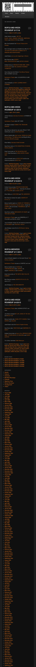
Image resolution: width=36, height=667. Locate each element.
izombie (19, 237)
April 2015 (7, 631)
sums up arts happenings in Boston (19, 56)
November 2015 (9, 619)
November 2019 (9, 533)
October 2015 (8, 621)
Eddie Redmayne (20, 340)
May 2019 (7, 544)
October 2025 (8, 410)
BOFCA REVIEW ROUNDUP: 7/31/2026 (14, 360)
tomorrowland (27, 291)
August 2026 (8, 393)
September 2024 (9, 433)
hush (6, 95)
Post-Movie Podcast (24, 72)
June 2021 (7, 499)
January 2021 (8, 508)
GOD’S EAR (20, 158)
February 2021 (8, 507)
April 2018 (7, 567)
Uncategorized (8, 384)
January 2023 (8, 467)
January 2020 (8, 530)
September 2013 (9, 665)
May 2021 (7, 501)
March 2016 (7, 612)
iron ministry (21, 289)
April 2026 (7, 400)
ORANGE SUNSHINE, (18, 38)
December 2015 (8, 617)
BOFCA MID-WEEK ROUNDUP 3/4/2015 (13, 301)
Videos (6, 386)
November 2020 (9, 512)
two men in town (21, 241)
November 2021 (9, 491)
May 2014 (7, 651)
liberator (24, 237)
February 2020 (8, 528)
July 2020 (7, 519)
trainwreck (7, 241)
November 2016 (9, 597)
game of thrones (8, 237)
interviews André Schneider (17, 142)
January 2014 (8, 658)
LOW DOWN (16, 194)
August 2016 (8, 603)
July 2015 (7, 626)
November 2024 (9, 430)
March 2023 (7, 464)
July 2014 (7, 647)
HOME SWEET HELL (14, 189)
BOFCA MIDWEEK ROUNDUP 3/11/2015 (13, 250)
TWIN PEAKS (16, 328)
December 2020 (8, 510)
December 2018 (8, 553)
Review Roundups (9, 383)
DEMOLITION (13, 40)
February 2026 (8, 403)
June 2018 (7, 564)
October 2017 (8, 578)
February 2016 (8, 613)
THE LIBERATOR (25, 194)
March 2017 (7, 590)
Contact (23, 13)
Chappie (7, 289)
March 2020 (7, 526)
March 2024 (7, 442)
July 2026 (7, 394)
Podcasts (7, 379)
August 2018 (8, 560)
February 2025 (8, 425)
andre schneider (27, 163)
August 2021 (8, 496)
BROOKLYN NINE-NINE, (20, 65)
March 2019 (7, 548)
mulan (11, 168)
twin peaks (17, 351)
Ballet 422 (7, 345)
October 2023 (8, 451)
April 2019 (7, 546)
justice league (18, 95)
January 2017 (8, 594)
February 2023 (8, 466)
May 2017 (7, 587)
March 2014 (7, 654)
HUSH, (10, 38)
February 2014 (8, 656)
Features (7, 374)
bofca (19, 33)
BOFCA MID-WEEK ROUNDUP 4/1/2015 (13, 108)
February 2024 (8, 444)
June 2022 (7, 478)
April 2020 (7, 524)
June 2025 (7, 417)
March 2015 (7, 633)
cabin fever (28, 92)
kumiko (24, 166)
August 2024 (8, 435)
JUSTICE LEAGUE (24, 61)
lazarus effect (8, 350)
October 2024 (8, 432)
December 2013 (8, 660)
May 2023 (7, 460)
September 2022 (9, 473)
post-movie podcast (18, 98)
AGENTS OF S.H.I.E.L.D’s (22, 279)
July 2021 (7, 498)
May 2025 (7, 419)
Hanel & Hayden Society (22, 324)
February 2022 (8, 485)
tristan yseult (13, 241)
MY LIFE (17, 314)
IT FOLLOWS (9, 190)
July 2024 (7, 437)
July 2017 (7, 583)
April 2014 (7, 653)
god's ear (20, 166)
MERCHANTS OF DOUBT (20, 212)
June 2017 (7, 585)
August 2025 (8, 414)
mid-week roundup (14, 97)
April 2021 (7, 503)
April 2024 (7, 441)
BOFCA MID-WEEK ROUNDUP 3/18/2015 (13, 179)
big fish (12, 165)
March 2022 (7, 483)
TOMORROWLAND (9, 268)
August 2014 (8, 646)
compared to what (21, 347)
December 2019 (8, 531)
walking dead (11, 170)
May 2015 (7, 629)
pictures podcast (9, 98)
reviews (16, 239)
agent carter (26, 344)
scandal (12, 291)
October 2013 (8, 663)
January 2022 (8, 487)
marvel (26, 289)
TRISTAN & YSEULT (19, 224)
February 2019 (8, 549)
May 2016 (7, 608)
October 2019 (8, 535)
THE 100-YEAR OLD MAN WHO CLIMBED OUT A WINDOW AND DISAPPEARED (18, 50)
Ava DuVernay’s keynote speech (16, 205)
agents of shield (27, 233)
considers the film (19, 190)
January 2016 (8, 615)
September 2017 (9, 580)
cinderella (22, 236)
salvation (20, 168)
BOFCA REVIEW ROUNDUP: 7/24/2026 (14, 362)
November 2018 (9, 555)
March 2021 (7, 505)
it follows (15, 237)
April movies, (18, 135)
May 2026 (7, 398)
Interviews (7, 376)
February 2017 (8, 592)
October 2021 (8, 492)
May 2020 (7, 523)
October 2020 (8, 514)
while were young (19, 170)
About (11, 13)
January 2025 (8, 426)
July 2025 (7, 416)
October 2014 (8, 642)
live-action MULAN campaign (12, 139)
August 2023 (8, 455)
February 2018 (8, 571)
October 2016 (8, 599)
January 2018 (8, 572)
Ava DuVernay (8, 234)
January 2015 (8, 637)
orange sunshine (23, 97)
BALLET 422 (10, 315)
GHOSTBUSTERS (12, 61)
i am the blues (10, 95)
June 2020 (7, 521)
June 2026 (7, 396)
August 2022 (8, 474)
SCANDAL (20, 270)
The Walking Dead (16, 137)
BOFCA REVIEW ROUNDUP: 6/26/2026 (14, 366)
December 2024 (8, 428)
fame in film (19, 333)
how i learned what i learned (23, 94)
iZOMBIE (7, 206)
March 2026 (7, 401)
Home (6, 13)
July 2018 (7, 562)
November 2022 (9, 471)
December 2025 (8, 407)
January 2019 (8, 551)
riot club (16, 168)
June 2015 (7, 628)
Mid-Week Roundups (14, 88)
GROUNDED (9, 224)
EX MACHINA (20, 335)
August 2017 (8, 581)
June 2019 (7, 542)
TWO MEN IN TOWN (10, 214)
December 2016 (8, 596)
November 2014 (9, 640)
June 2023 (7, 458)
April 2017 (7, 588)
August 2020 (8, 517)
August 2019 (8, 539)
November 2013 (9, 662)
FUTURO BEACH (12, 335)
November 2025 (9, 409)
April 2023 (7, 462)
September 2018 (9, 558)
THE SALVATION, (19, 151)
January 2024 (8, 446)
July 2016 (7, 605)
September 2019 (9, 537)
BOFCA (20, 91)
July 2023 (7, 457)
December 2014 (8, 638)
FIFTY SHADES (23, 319)
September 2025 (9, 412)
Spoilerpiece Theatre (10, 77)
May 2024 (7, 439)
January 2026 (8, 405)
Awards (17, 13)
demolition (7, 94)
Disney (16, 289)
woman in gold (26, 170)
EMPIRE (20, 268)
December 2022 (8, 469)
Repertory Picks (9, 381)
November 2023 (9, 450)
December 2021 (8, 489)
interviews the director (18, 116)
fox (20, 348)
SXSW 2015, (25, 135)
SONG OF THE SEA (25, 314)
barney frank (13, 345)
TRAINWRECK (21, 206)
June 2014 (7, 649)
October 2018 (8, 556)
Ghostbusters (13, 94)
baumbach (7, 165)
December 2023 (8, 448)
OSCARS (13, 321)
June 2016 (7, 606)
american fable (14, 91)
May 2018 (7, 565)
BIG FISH (18, 160)
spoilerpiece (7, 100)
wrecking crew (8, 292)
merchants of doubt (9, 239)
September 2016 (9, 601)
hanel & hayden (25, 348)
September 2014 (9, 644)
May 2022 (7, 480)
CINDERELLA (11, 270)
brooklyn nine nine (20, 92)
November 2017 (9, 576)
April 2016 (7, 610)
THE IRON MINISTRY (18, 285)
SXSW (12, 100)
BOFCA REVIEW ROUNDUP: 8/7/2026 (14, 359)
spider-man (26, 98)
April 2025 (7, 421)
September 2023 (9, 453)
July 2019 (7, 540)
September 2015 (9, 622)
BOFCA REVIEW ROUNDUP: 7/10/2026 (14, 364)
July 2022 (7, 476)
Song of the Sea (23, 350)
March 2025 (7, 423)
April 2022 (7, 482)
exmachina (16, 348)
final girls (27, 236)
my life (13, 350)
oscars (17, 350)
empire (11, 348)
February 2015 (8, 635)
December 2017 (8, 574)
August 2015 (8, 624)
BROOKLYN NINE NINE (22, 187)
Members (7, 16)
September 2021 (9, 494)
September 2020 (9, 515)
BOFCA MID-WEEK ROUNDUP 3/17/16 (12, 29)
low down (28, 237)
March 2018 (7, 569)
